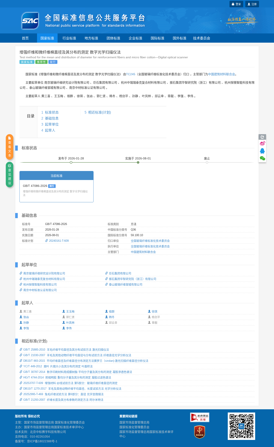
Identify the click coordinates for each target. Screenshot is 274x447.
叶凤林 (70, 322)
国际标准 (157, 38)
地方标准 (91, 38)
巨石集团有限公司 (120, 273)
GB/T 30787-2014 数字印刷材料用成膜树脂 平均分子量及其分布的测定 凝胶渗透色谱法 (77, 372)
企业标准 (135, 38)
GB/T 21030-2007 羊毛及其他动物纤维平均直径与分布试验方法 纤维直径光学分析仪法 (77, 355)
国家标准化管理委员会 (134, 427)
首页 (25, 38)
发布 (71, 158)
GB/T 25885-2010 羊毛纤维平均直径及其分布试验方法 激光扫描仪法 (66, 349)
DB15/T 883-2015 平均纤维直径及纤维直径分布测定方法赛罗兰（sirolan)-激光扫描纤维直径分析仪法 (85, 360)
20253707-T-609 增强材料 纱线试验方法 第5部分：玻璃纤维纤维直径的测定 (70, 383)
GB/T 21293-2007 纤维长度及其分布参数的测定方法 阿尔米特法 (63, 399)
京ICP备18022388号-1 (42, 441)
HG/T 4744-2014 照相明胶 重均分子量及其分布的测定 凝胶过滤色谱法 (67, 377)
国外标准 (179, 38)
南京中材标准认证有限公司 (40, 290)
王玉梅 (70, 311)
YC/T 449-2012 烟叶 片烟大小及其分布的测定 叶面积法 (58, 366)
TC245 (130, 74)
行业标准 (69, 38)
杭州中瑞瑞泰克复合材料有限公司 (44, 278)
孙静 (26, 322)
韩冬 (112, 317)
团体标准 (113, 38)
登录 (237, 4)
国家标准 (47, 38)
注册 (253, 4)
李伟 (69, 328)
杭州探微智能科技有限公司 (40, 284)
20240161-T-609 (59, 240)
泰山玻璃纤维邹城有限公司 (125, 284)
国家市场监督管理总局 (134, 422)
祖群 (112, 311)
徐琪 (154, 311)
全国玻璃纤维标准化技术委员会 (150, 240)
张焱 (26, 317)
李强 (26, 328)
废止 (207, 158)
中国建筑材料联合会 (221, 74)
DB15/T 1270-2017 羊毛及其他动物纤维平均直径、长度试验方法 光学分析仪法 (72, 388)
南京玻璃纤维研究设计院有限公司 (44, 273)
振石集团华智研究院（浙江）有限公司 (132, 278)
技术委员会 (201, 38)
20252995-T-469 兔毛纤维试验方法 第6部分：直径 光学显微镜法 (63, 394)
